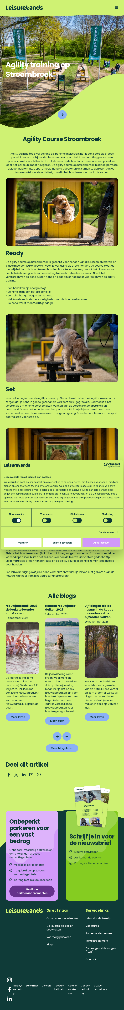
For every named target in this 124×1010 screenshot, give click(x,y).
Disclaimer (32, 985)
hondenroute (43, 561)
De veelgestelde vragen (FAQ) (101, 950)
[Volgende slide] (66, 736)
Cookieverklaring (85, 989)
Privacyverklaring (17, 989)
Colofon (46, 985)
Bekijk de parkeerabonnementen (32, 891)
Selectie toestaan (62, 542)
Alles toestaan (101, 542)
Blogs (49, 944)
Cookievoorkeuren (72, 989)
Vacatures (92, 926)
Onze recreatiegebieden (62, 918)
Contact (91, 959)
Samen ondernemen (99, 933)
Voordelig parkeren (58, 937)
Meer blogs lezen (62, 748)
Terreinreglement (97, 941)
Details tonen (106, 532)
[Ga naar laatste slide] (57, 736)
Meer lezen (18, 718)
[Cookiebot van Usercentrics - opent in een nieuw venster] (106, 465)
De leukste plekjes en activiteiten (59, 927)
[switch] (46, 520)
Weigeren (22, 542)
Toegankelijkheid (59, 987)
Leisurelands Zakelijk (98, 918)
